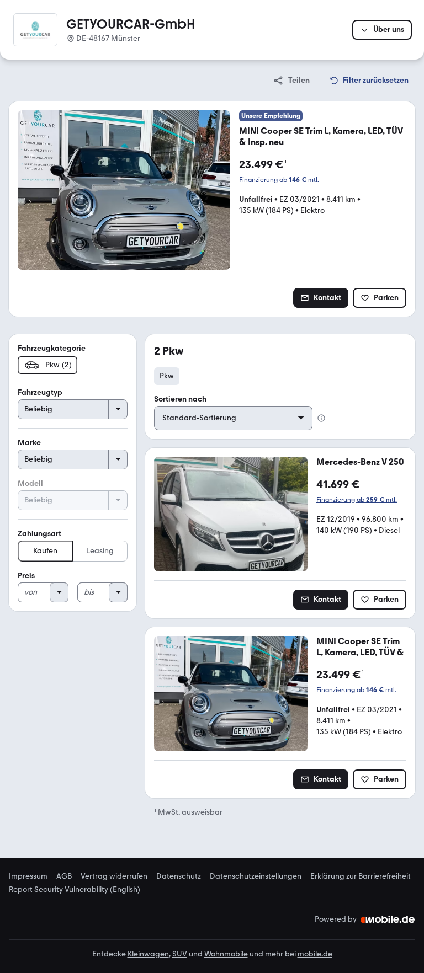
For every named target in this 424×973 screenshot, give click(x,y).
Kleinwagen (148, 954)
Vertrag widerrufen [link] (114, 876)
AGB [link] (64, 876)
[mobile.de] (388, 919)
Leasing (100, 550)
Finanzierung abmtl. (279, 180)
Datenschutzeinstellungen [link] (255, 876)
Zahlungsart (39, 533)
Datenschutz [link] (178, 876)
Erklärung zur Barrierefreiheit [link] (360, 876)
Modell (30, 483)
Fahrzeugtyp (40, 392)
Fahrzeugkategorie (52, 348)
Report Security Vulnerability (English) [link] (74, 889)
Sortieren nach (180, 399)
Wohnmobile (226, 954)
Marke (29, 442)
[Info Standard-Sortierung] (321, 418)
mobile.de (315, 954)
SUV (179, 954)
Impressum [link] (28, 876)
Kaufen (45, 550)
